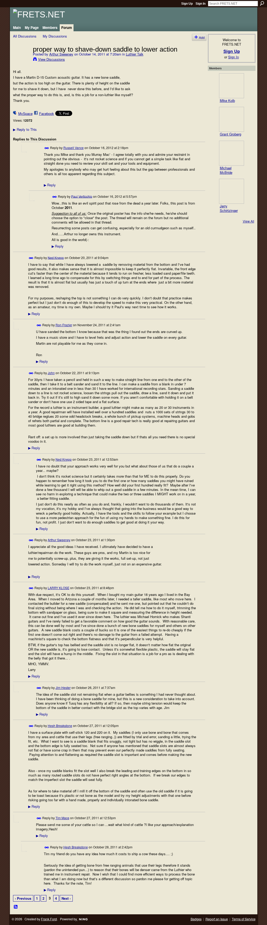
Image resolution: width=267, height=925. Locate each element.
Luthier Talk (134, 54)
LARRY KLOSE (58, 587)
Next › (66, 898)
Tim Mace (62, 818)
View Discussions (51, 59)
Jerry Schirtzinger (229, 208)
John (51, 373)
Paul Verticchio (81, 196)
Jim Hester (63, 687)
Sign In (200, 3)
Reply (50, 185)
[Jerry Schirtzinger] (231, 191)
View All (248, 221)
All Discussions (25, 36)
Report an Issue (216, 919)
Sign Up (187, 3)
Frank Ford (49, 919)
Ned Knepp (56, 257)
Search (262, 3)
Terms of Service (244, 919)
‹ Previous (23, 898)
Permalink (46, 148)
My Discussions (55, 36)
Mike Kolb (227, 100)
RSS (16, 907)
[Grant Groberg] (231, 119)
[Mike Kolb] (231, 85)
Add (202, 37)
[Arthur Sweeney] (21, 60)
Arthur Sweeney (61, 54)
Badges (196, 919)
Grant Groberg (230, 134)
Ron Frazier (64, 325)
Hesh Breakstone (60, 725)
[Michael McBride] (231, 153)
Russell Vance (73, 147)
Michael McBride (226, 170)
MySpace (25, 113)
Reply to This (25, 129)
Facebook (46, 113)
